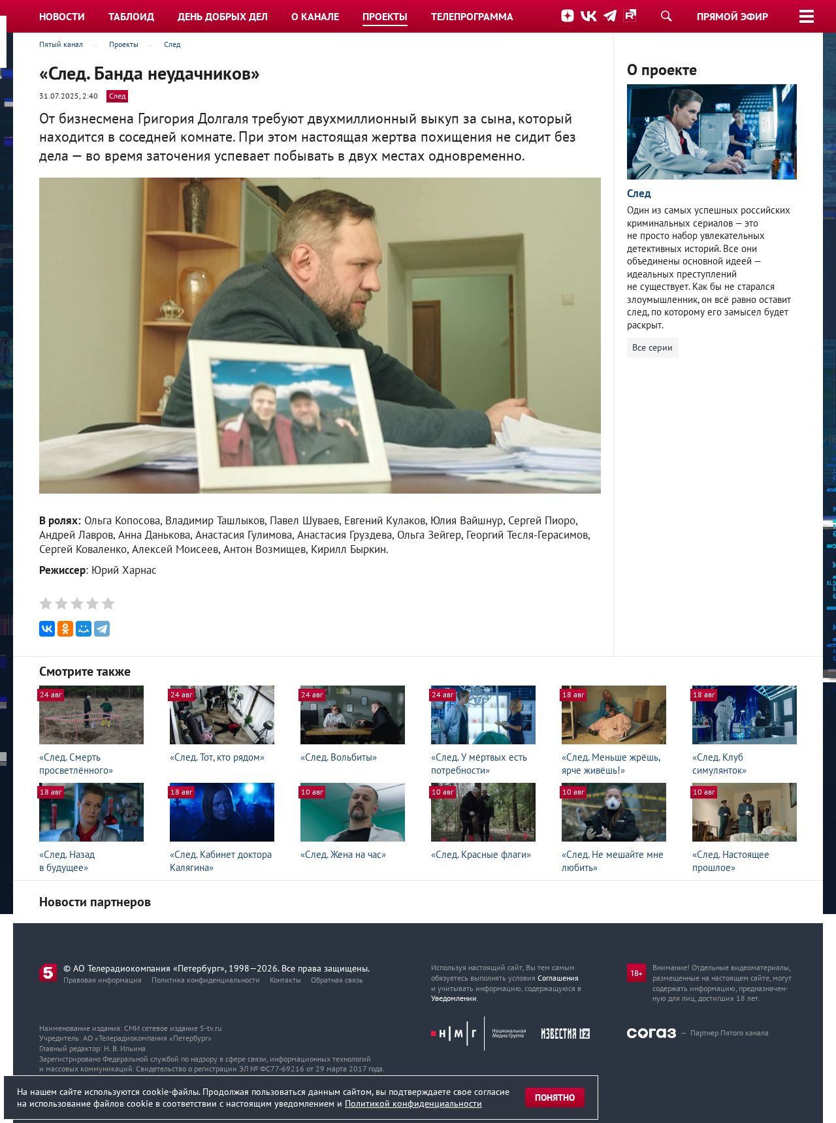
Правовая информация (102, 980)
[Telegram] (102, 629)
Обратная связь (337, 980)
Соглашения (558, 978)
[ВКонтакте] (47, 629)
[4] (91, 603)
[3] (76, 603)
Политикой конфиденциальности (413, 1103)
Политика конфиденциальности (206, 980)
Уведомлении (454, 998)
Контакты (285, 980)
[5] (106, 603)
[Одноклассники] (65, 629)
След (117, 96)
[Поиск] (666, 15)
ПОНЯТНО (555, 1097)
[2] (61, 603)
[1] (46, 603)
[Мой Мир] (83, 629)
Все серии (652, 347)
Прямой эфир (732, 16)
